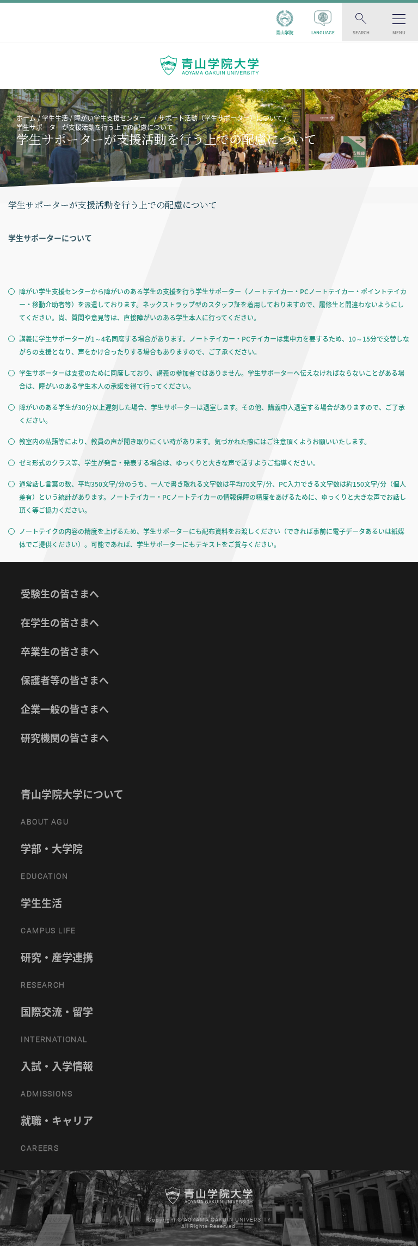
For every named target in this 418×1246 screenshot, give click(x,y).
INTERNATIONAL (54, 1039)
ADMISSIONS (46, 1094)
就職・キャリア (57, 1120)
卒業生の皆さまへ (60, 651)
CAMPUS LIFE (48, 930)
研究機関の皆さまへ (65, 737)
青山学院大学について (72, 794)
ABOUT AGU (45, 822)
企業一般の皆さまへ (65, 709)
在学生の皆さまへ (60, 622)
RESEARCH (43, 985)
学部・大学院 (52, 848)
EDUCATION (44, 876)
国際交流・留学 (57, 1011)
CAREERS (40, 1148)
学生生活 (41, 902)
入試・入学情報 (57, 1066)
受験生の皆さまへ (60, 593)
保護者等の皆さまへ (65, 680)
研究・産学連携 (57, 957)
